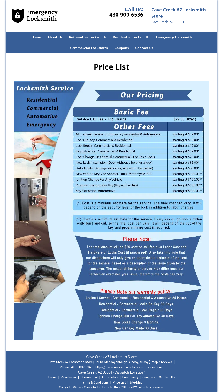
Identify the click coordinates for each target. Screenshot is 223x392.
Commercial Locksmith (89, 48)
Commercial (89, 377)
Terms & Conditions (95, 382)
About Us (54, 37)
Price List (119, 382)
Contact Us (144, 48)
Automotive (110, 377)
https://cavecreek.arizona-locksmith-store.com (128, 367)
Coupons (122, 48)
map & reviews (162, 362)
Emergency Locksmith (174, 37)
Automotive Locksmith (87, 37)
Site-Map (135, 382)
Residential (68, 377)
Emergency (130, 377)
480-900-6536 (126, 14)
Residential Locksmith (131, 37)
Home (36, 37)
